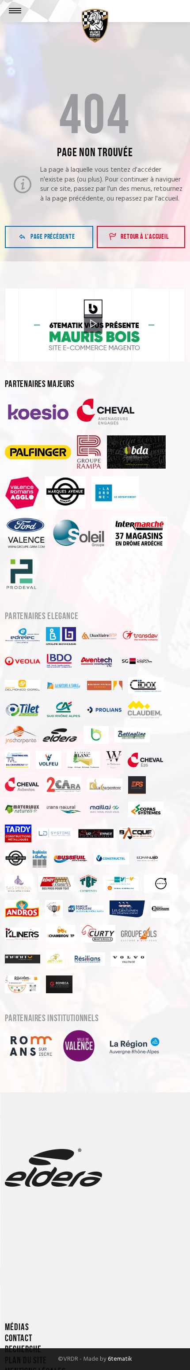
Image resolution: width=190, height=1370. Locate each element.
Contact (18, 1338)
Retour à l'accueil (144, 237)
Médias (17, 1327)
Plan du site (26, 1360)
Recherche (23, 1349)
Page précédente (52, 237)
